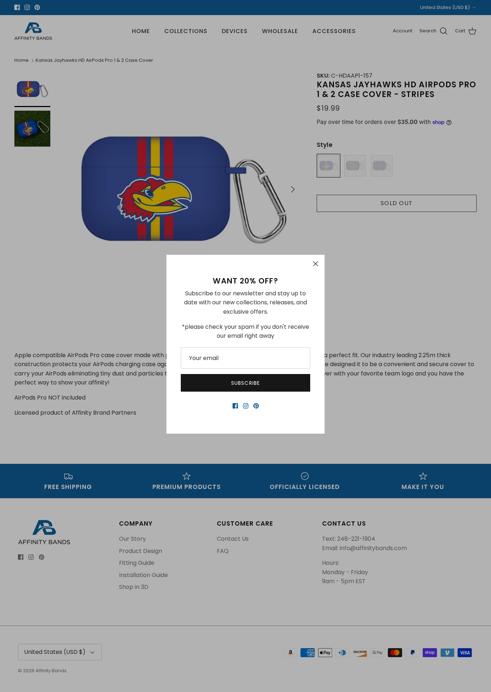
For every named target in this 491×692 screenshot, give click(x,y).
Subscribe (245, 383)
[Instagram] (245, 406)
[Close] (315, 264)
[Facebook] (235, 406)
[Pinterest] (256, 406)
